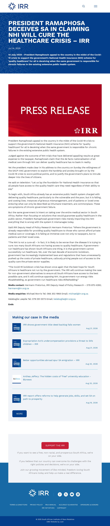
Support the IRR (55, 445)
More (19, 413)
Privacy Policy (36, 505)
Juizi (61, 522)
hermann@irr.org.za (18, 288)
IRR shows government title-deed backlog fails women (60, 326)
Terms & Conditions (18, 505)
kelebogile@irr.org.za (65, 299)
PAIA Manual (50, 505)
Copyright (61, 508)
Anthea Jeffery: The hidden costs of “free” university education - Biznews (60, 379)
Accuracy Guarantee (68, 505)
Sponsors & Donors (89, 505)
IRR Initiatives (48, 508)
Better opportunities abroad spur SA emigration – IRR (60, 362)
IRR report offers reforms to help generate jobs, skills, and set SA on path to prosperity (60, 399)
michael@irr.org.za (78, 293)
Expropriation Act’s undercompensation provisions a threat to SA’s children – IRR (60, 344)
